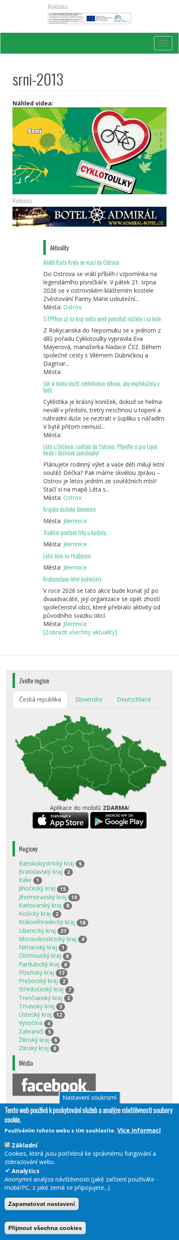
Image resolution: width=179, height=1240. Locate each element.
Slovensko (89, 699)
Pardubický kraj (39, 964)
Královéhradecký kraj (47, 922)
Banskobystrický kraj (46, 863)
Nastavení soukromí (89, 1097)
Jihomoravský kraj (43, 897)
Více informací (139, 1130)
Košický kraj (35, 913)
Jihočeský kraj (37, 888)
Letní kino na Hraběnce (67, 555)
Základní (24, 1145)
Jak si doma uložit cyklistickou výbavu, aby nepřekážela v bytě (101, 386)
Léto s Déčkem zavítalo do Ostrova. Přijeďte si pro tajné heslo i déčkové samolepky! (100, 449)
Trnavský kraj (37, 1006)
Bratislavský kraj (40, 872)
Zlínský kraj (34, 1048)
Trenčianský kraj (40, 998)
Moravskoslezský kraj (48, 939)
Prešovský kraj (38, 981)
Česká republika (40, 699)
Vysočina (30, 1023)
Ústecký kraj (35, 1014)
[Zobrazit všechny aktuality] (80, 632)
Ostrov (72, 307)
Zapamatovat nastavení (41, 1204)
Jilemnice (75, 521)
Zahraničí (31, 1031)
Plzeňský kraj (36, 972)
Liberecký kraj (37, 930)
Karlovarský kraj (40, 905)
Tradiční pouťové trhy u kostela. (75, 532)
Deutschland (134, 699)
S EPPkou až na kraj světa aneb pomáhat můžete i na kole (102, 318)
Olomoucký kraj (40, 955)
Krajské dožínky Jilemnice (69, 509)
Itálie (25, 880)
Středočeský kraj (41, 989)
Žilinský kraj (34, 1040)
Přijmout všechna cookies (45, 1228)
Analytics (26, 1171)
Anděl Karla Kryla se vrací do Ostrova (81, 262)
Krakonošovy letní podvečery (72, 579)
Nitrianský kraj (38, 947)
